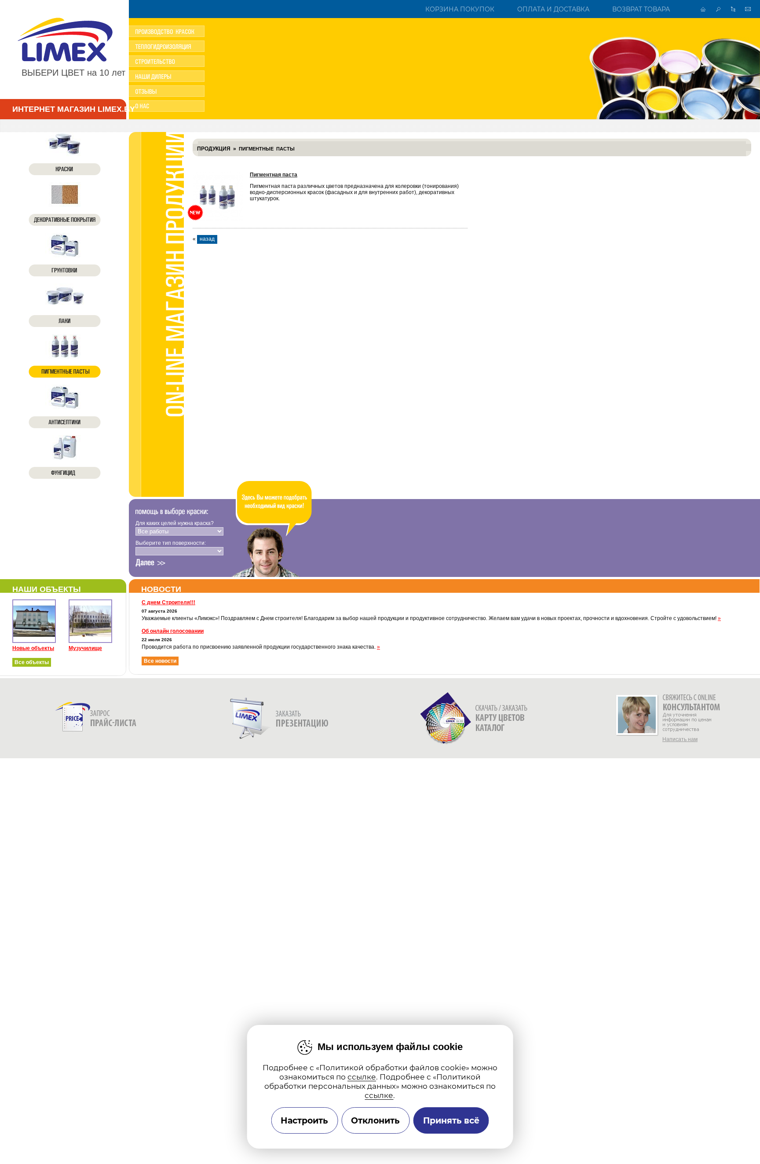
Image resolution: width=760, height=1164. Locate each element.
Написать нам (680, 739)
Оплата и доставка (553, 9)
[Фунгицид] (65, 457)
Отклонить (375, 1121)
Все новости (160, 661)
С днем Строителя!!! (168, 602)
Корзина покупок (459, 9)
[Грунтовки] (65, 255)
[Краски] (65, 154)
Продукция (213, 149)
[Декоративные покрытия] (65, 204)
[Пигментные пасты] (65, 356)
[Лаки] (65, 305)
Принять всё (451, 1121)
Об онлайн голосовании (173, 631)
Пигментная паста (273, 175)
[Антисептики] (65, 407)
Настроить (304, 1121)
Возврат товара (641, 9)
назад (207, 239)
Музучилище (85, 648)
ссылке (361, 1076)
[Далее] (150, 563)
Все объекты (32, 662)
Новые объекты (33, 648)
